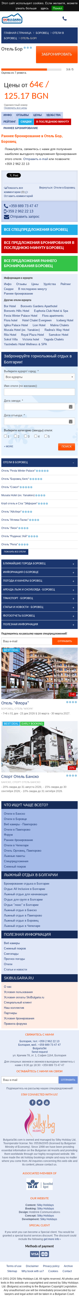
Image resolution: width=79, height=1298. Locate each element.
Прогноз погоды (14, 958)
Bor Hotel (10, 306)
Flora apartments (53, 315)
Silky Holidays (45, 1205)
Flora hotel (10, 320)
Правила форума (15, 1023)
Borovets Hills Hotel (16, 310)
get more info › (52, 1239)
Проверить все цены (15, 107)
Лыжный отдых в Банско (20, 910)
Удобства (53, 115)
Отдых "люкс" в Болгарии (21, 904)
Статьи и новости (15, 969)
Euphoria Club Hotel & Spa (51, 310)
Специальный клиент (18, 1002)
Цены (37, 115)
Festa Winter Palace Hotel (20, 315)
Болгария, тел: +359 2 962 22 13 (39, 1041)
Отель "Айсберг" (11, 511)
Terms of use (14, 1266)
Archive (68, 1266)
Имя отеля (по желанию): (21, 386)
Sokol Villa (11, 339)
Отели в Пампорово (17, 829)
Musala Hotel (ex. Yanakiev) (22, 330)
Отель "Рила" (9, 544)
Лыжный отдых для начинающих (26, 894)
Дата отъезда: (14, 415)
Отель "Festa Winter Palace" (18, 470)
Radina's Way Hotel (57, 330)
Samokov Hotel (58, 334)
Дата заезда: (13, 400)
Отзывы (22, 115)
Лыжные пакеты (14, 856)
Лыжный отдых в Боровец (21, 920)
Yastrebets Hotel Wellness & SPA (25, 344)
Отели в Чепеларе (16, 845)
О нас (8, 986)
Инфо (8, 115)
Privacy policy (51, 1266)
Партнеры (10, 1013)
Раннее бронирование (21, 128)
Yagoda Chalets (54, 339)
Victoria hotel (30, 339)
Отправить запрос (24, 216)
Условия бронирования (19, 1018)
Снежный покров (15, 866)
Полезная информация (20, 624)
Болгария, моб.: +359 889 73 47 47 (39, 1044)
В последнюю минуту (52, 121)
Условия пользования (18, 992)
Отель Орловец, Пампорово (22, 850)
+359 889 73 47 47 (23, 206)
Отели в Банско (14, 813)
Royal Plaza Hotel (32, 334)
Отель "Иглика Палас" (15, 519)
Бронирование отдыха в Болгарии (26, 883)
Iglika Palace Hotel (16, 325)
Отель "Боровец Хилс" (15, 478)
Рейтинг (10, 121)
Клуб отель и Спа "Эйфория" (19, 503)
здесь (44, 8)
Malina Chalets (59, 325)
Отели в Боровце (15, 819)
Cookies (53, 1271)
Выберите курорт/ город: (21, 371)
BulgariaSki (40, 1048)
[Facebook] (32, 1102)
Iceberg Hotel (64, 320)
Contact (67, 1271)
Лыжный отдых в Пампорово (23, 915)
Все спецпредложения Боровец (36, 230)
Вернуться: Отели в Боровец (57, 187)
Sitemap (12, 1271)
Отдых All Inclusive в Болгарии (24, 889)
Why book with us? (33, 1271)
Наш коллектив (14, 1007)
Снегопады (11, 953)
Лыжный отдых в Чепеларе (22, 926)
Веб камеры (12, 943)
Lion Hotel (39, 325)
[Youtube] (47, 1102)
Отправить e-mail (35, 159)
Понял (57, 8)
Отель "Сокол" (10, 487)
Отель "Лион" (9, 528)
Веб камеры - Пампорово (20, 824)
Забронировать (56, 54)
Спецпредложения (16, 861)
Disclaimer (32, 1266)
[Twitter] (39, 1102)
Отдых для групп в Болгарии (23, 899)
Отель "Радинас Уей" (14, 536)
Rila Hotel (10, 334)
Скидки (26, 121)
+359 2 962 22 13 (19, 211)
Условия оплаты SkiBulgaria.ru (24, 997)
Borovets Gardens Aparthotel (39, 306)
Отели (8, 964)
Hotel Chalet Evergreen (37, 320)
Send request (40, 1052)
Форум (8, 834)
